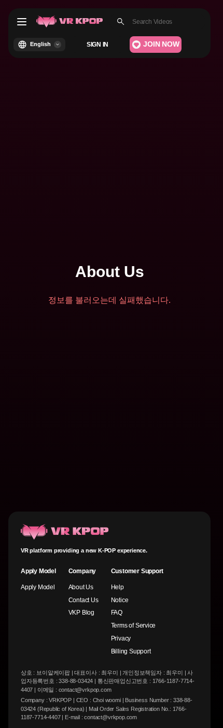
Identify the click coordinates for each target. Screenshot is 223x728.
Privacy (121, 638)
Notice (120, 600)
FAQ (116, 612)
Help (117, 587)
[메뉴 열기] (21, 21)
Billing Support (131, 651)
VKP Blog (81, 612)
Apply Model (38, 587)
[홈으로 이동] (69, 22)
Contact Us (83, 600)
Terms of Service (133, 625)
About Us (80, 587)
